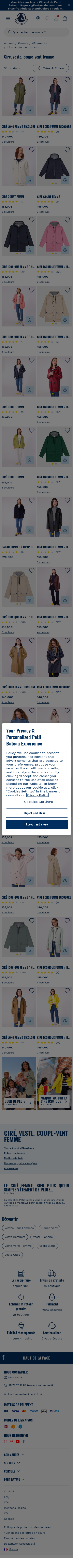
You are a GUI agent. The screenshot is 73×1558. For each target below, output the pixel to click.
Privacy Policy (37, 795)
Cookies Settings (38, 802)
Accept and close (37, 824)
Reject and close (34, 813)
